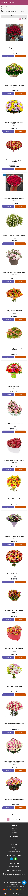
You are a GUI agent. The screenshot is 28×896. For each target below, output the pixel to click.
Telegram (11, 858)
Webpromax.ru (20, 893)
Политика (14, 832)
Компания (14, 825)
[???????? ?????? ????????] (25, 19)
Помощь (14, 844)
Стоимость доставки (14, 841)
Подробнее (8, 56)
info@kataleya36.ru (15, 870)
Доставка (14, 849)
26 (19, 819)
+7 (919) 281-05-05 (15, 867)
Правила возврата (14, 851)
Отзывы (14, 830)
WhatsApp (15, 858)
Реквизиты (14, 828)
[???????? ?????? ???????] (20, 19)
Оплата (14, 847)
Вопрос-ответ (14, 839)
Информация (14, 836)
